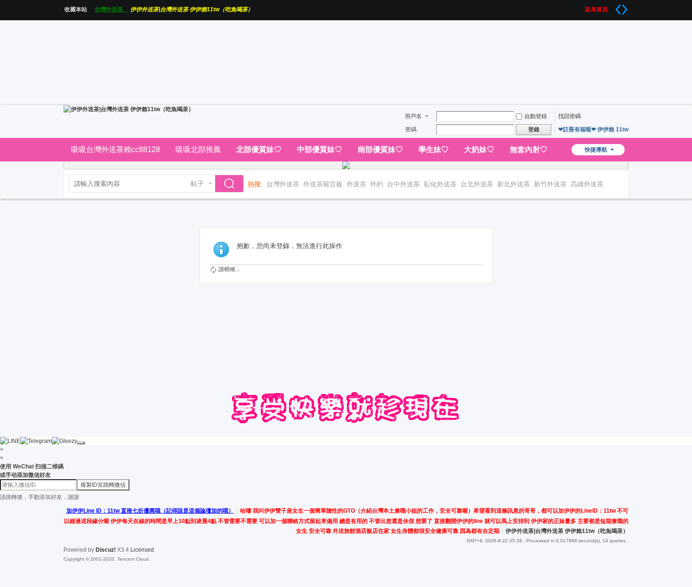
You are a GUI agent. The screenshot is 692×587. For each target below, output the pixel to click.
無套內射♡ (528, 149)
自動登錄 (535, 116)
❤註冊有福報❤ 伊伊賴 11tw (593, 129)
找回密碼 (569, 116)
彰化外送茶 (440, 184)
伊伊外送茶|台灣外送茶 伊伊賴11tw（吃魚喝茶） (191, 9)
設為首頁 (599, 9)
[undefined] (81, 443)
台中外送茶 (403, 184)
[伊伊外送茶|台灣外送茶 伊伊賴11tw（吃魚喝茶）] (129, 109)
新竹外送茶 (550, 184)
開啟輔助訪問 (581, 6)
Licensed (142, 550)
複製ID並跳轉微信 (103, 485)
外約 (376, 184)
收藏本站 (78, 9)
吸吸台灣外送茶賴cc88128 (115, 149)
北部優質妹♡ (259, 149)
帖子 (197, 183)
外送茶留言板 (323, 184)
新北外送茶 (513, 184)
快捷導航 (596, 149)
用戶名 (413, 116)
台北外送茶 (476, 184)
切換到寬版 (621, 9)
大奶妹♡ (479, 149)
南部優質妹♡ (380, 149)
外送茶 (356, 184)
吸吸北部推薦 (198, 149)
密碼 (411, 129)
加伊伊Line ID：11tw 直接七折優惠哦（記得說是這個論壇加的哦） (150, 510)
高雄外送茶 (587, 184)
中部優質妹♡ (319, 149)
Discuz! (106, 550)
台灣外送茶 (112, 9)
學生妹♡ (433, 149)
